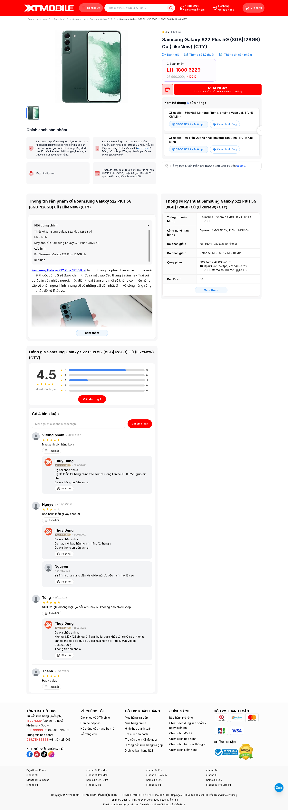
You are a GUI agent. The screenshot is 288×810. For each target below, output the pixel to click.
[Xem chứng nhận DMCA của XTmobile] (246, 752)
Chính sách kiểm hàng (183, 749)
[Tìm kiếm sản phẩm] (170, 8)
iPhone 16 (32, 775)
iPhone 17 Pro (154, 770)
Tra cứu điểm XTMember (141, 739)
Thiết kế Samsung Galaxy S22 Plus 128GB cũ (63, 231)
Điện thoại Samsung (37, 779)
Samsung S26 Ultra (97, 779)
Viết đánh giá (92, 399)
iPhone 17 (211, 770)
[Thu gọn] (148, 225)
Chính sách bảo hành (182, 738)
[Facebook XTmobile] (30, 754)
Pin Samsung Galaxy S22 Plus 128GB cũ (60, 254)
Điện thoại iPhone (36, 770)
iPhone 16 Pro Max (97, 775)
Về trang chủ (89, 734)
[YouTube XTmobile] (37, 754)
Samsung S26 (154, 779)
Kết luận (39, 260)
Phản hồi (54, 450)
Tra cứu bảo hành (136, 734)
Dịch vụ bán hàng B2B (139, 750)
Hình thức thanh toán (138, 728)
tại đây (240, 165)
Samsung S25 (214, 779)
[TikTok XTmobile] (44, 754)
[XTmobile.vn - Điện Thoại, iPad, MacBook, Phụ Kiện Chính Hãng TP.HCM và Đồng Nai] (49, 8)
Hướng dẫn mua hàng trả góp (144, 745)
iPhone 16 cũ (153, 784)
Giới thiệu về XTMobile (95, 717)
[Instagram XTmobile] (51, 754)
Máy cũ (46, 19)
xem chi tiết (143, 148)
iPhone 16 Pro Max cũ (218, 784)
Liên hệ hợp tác (91, 723)
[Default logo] (33, 113)
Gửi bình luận (139, 423)
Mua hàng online (135, 723)
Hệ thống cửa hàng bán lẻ (97, 728)
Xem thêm (211, 290)
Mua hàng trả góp (136, 717)
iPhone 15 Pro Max (156, 775)
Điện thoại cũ (61, 19)
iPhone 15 (211, 775)
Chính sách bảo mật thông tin (187, 744)
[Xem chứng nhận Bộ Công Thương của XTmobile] (226, 752)
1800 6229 (192, 5)
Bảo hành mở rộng (181, 717)
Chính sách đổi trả (180, 733)
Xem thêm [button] (92, 333)
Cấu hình (40, 248)
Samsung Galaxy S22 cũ (102, 19)
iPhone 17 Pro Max (97, 770)
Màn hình (40, 237)
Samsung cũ (79, 19)
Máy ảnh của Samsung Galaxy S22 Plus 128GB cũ (66, 243)
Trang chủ (33, 19)
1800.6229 (212, 165)
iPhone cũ (32, 784)
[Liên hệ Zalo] (279, 787)
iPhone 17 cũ (93, 784)
